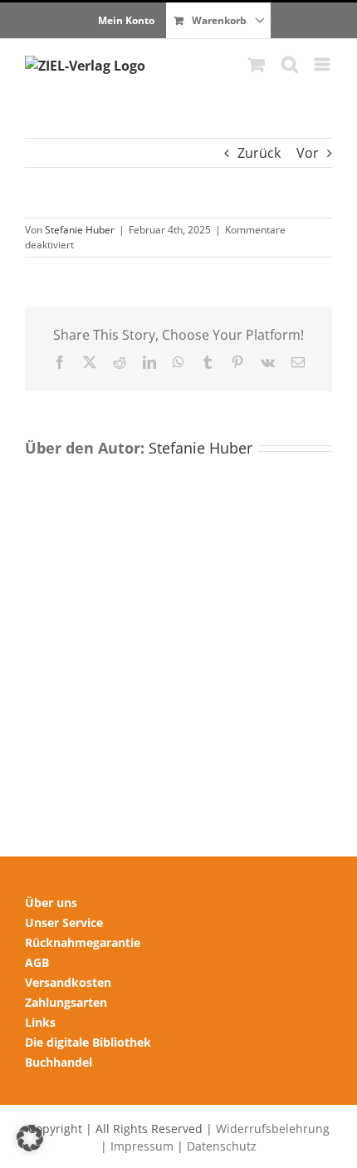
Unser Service (64, 922)
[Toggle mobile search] (289, 64)
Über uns (51, 902)
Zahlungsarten (66, 1002)
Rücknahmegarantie (82, 942)
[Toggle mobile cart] (256, 64)
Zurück (259, 153)
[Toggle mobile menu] (323, 64)
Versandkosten (68, 982)
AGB (37, 962)
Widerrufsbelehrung (273, 1128)
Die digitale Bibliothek (88, 1042)
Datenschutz (222, 1146)
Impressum (142, 1146)
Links (40, 1022)
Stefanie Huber (80, 230)
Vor (307, 153)
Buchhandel (58, 1062)
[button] (30, 1138)
